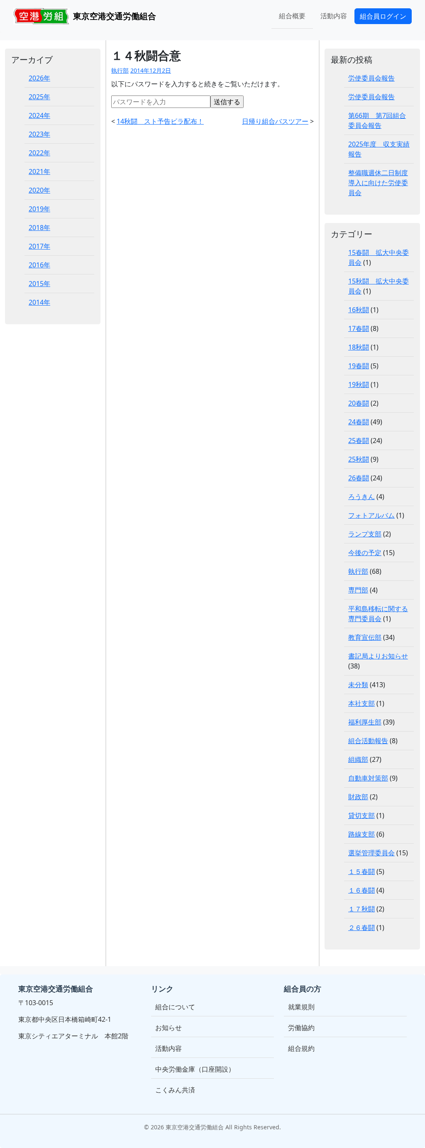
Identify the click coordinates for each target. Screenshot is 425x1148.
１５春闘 (361, 871)
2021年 (39, 171)
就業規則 (301, 1006)
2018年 (39, 227)
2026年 (39, 78)
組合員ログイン (383, 16)
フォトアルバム (371, 515)
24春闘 (358, 421)
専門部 (358, 590)
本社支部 (361, 703)
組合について (175, 1006)
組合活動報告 (368, 740)
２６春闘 (361, 927)
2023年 (39, 134)
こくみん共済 (175, 1089)
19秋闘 (358, 384)
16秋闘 (358, 309)
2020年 (39, 190)
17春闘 (358, 328)
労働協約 (301, 1027)
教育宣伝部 (364, 637)
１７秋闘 (361, 908)
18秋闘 (358, 347)
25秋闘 (358, 459)
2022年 (39, 152)
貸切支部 (361, 815)
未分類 (358, 684)
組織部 (358, 759)
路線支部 (361, 834)
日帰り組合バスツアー (275, 121)
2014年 (39, 302)
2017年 (39, 246)
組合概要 (292, 15)
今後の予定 (364, 552)
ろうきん (361, 496)
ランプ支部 (364, 534)
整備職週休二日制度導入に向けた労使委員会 (378, 182)
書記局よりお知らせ (378, 656)
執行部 (120, 70)
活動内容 (333, 15)
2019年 (39, 208)
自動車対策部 (368, 778)
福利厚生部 (364, 722)
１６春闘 (361, 890)
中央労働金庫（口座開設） (195, 1069)
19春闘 (358, 365)
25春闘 (358, 440)
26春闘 (358, 477)
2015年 (39, 283)
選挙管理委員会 (371, 852)
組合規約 (301, 1048)
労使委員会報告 (371, 78)
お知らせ (168, 1027)
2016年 (39, 264)
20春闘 (358, 403)
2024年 (39, 115)
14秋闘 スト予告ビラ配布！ (160, 121)
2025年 (39, 96)
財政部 (358, 796)
